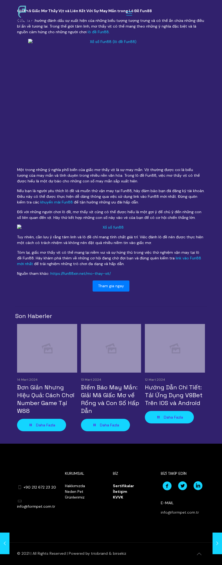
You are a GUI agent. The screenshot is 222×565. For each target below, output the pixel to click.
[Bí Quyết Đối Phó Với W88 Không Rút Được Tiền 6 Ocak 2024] (4, 543)
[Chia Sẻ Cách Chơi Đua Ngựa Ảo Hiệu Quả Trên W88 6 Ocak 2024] (217, 543)
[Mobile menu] (129, 13)
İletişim (120, 491)
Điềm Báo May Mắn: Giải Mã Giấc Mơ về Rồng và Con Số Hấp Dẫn (110, 398)
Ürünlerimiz (74, 497)
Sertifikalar (123, 485)
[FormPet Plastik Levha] (24, 13)
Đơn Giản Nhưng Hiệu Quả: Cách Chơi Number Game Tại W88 (45, 398)
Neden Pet (74, 491)
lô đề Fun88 (98, 31)
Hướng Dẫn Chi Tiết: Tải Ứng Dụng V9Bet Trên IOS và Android (174, 395)
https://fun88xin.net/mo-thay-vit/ (80, 273)
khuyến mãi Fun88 (56, 202)
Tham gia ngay (111, 285)
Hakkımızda (75, 485)
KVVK (118, 497)
